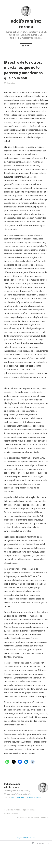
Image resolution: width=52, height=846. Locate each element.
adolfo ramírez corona (26, 24)
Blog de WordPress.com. (26, 837)
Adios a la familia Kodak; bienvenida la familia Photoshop (19, 811)
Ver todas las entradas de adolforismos (26, 797)
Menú (27, 45)
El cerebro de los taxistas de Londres (31, 818)
